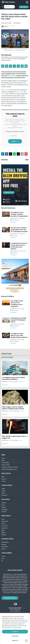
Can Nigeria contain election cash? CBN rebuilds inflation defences (19, 335)
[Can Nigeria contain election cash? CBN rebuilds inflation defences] (6, 335)
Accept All (15, 631)
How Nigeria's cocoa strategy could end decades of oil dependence (19, 214)
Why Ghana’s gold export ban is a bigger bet (14, 419)
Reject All (15, 640)
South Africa (19, 92)
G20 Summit (12, 76)
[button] (2, 66)
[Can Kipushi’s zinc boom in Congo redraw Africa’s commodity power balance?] (6, 245)
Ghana (3, 94)
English (6, 26)
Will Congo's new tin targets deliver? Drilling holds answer (14, 391)
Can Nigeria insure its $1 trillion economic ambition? (13, 361)
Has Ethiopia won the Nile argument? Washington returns (18, 320)
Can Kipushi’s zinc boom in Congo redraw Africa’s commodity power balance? (19, 246)
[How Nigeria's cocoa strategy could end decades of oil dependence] (6, 214)
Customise (15, 636)
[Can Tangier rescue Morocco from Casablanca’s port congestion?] (6, 302)
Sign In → (15, 141)
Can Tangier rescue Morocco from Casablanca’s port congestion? (17, 303)
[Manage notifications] (26, 640)
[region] (15, 628)
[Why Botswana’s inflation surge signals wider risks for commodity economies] (6, 229)
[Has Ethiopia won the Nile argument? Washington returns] (6, 320)
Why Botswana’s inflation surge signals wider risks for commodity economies (19, 229)
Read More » (14, 222)
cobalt (7, 90)
